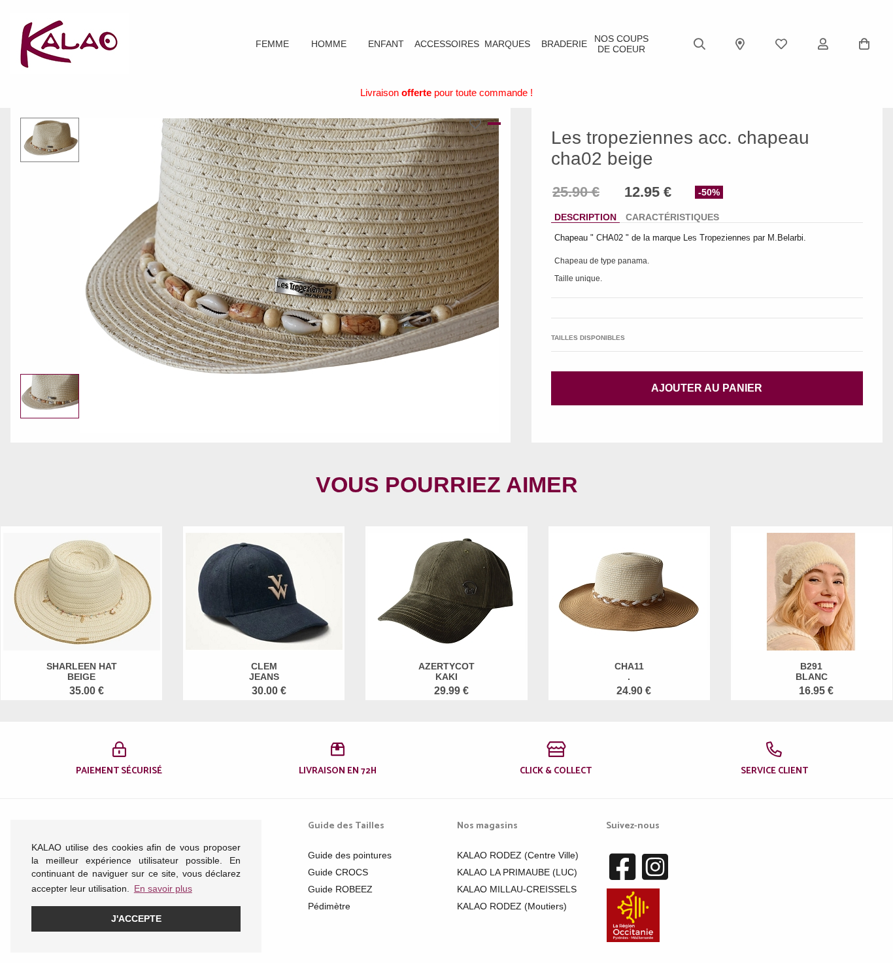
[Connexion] (823, 43)
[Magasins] (740, 43)
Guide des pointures (350, 855)
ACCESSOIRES (446, 44)
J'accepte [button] (136, 918)
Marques (507, 44)
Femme (272, 44)
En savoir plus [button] (163, 888)
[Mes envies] (781, 43)
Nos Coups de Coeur (621, 43)
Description (585, 217)
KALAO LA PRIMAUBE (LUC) (517, 872)
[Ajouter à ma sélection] (478, 123)
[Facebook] (622, 867)
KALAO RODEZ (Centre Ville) (518, 855)
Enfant (386, 44)
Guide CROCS (338, 872)
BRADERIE (564, 44)
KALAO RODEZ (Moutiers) (512, 906)
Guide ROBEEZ (340, 889)
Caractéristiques (672, 217)
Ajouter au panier (706, 388)
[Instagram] (655, 867)
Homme (328, 44)
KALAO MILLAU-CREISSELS (517, 889)
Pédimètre (329, 906)
